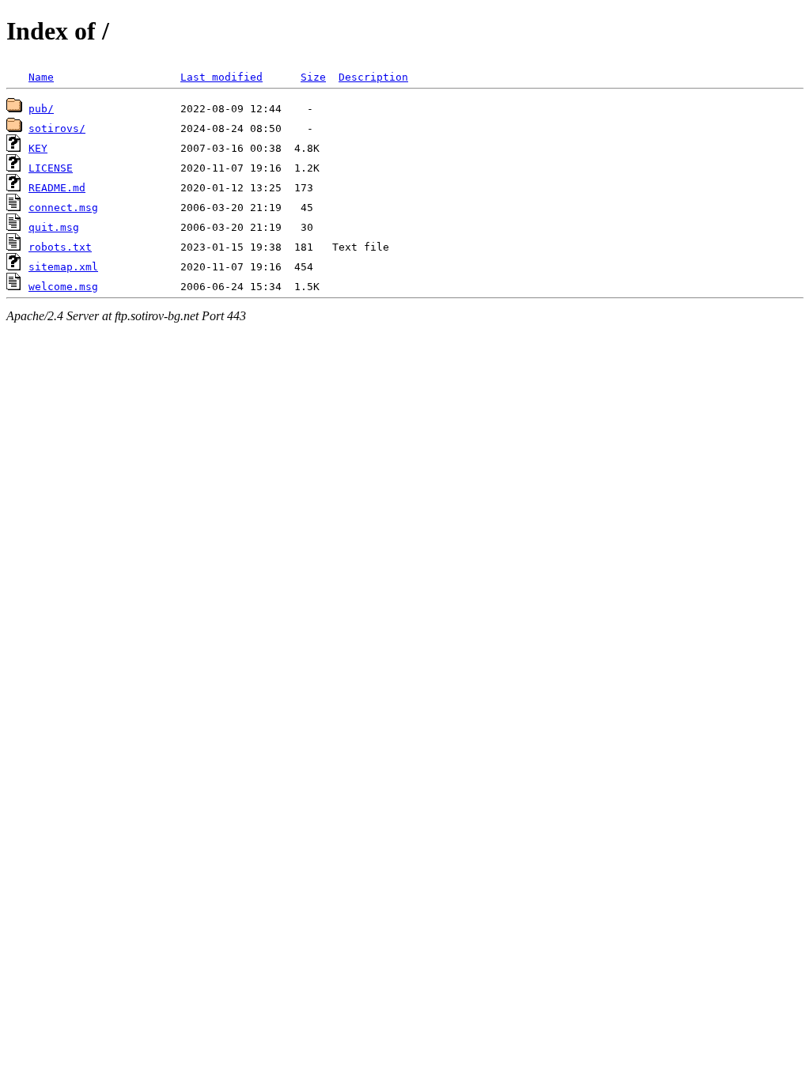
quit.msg (53, 227)
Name (41, 77)
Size (313, 77)
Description (373, 77)
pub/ (41, 109)
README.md (56, 188)
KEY (37, 148)
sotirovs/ (56, 128)
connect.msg (63, 207)
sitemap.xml (63, 267)
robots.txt (60, 247)
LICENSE (50, 168)
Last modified (221, 77)
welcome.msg (63, 287)
